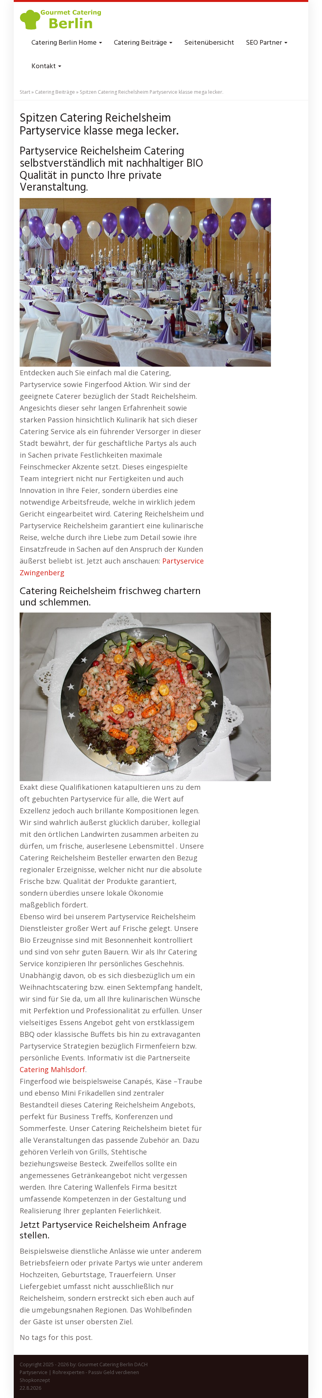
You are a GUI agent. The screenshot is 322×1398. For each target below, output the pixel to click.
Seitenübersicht (209, 43)
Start (25, 92)
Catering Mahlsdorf (52, 1069)
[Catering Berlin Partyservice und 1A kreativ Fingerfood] (61, 19)
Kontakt (44, 66)
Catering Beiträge (141, 43)
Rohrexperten (68, 1372)
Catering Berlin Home (64, 43)
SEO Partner (265, 43)
